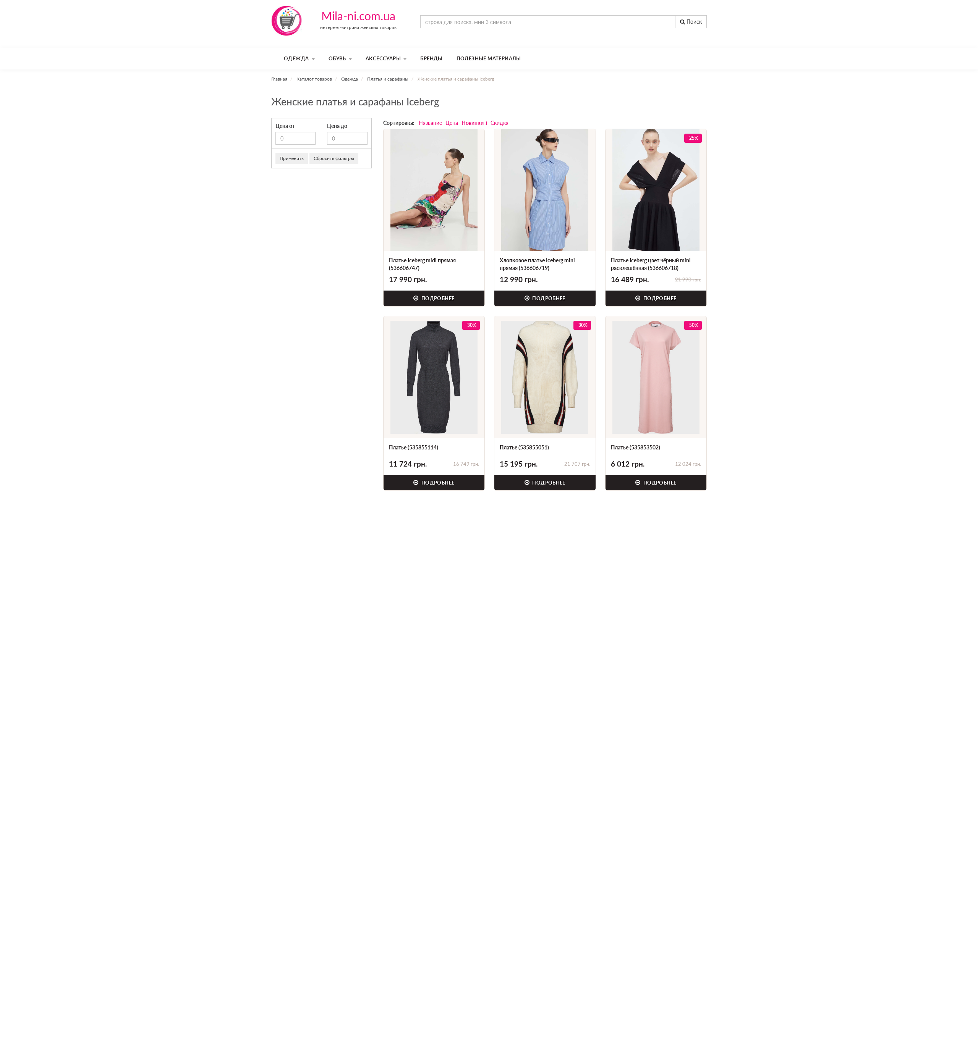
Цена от (285, 126)
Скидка (499, 123)
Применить (292, 158)
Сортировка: (399, 123)
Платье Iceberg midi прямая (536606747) (422, 264)
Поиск (693, 21)
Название (430, 123)
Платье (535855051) (524, 447)
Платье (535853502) (635, 447)
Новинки (472, 123)
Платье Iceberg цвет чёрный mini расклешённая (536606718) (651, 264)
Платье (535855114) (413, 447)
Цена (451, 123)
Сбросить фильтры (334, 158)
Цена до (337, 126)
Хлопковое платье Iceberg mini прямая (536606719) (537, 264)
